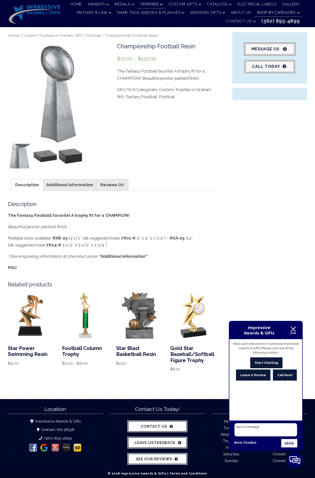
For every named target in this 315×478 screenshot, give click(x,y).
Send (289, 443)
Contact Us (239, 21)
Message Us (266, 49)
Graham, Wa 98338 (57, 429)
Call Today (266, 66)
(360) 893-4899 (57, 438)
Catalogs (217, 4)
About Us (241, 12)
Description (27, 184)
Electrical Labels (257, 4)
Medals (122, 4)
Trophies (149, 4)
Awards (96, 4)
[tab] (27, 185)
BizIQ (238, 442)
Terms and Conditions (188, 473)
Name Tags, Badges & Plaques (148, 12)
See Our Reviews (154, 459)
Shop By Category (276, 12)
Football (93, 35)
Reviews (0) (112, 184)
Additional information (69, 184)
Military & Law (92, 12)
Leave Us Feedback (155, 443)
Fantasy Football (141, 96)
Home (76, 4)
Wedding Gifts (205, 12)
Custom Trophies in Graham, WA (52, 35)
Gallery (290, 4)
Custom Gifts (183, 4)
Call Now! (285, 375)
